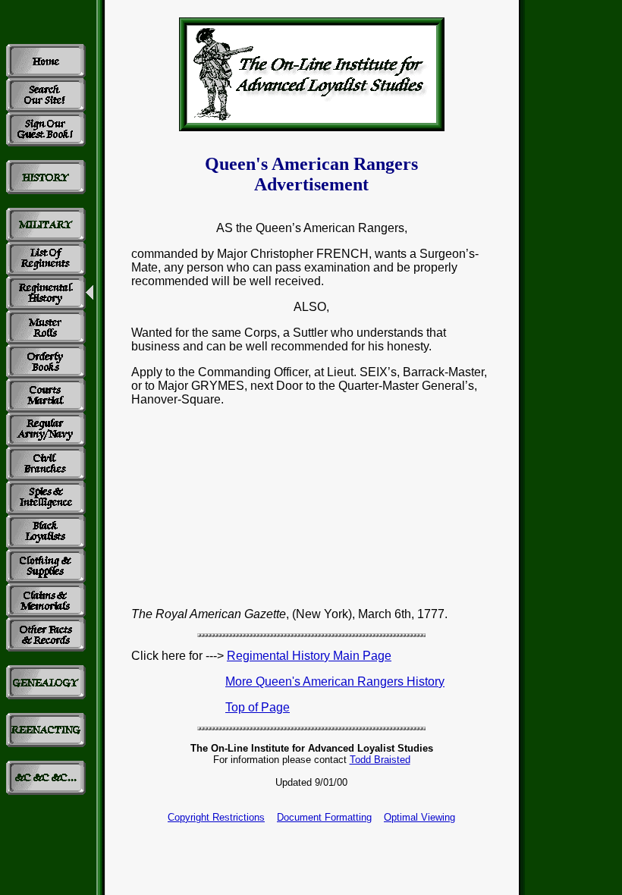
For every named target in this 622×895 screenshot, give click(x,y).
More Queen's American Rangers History (335, 681)
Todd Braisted (380, 759)
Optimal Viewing (419, 817)
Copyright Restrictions (216, 817)
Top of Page (257, 707)
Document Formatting (324, 817)
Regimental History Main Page (309, 655)
